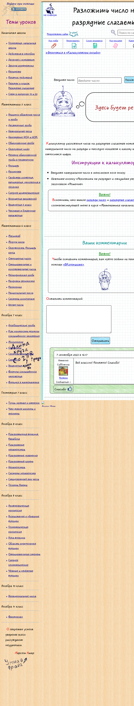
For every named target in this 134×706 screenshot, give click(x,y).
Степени (13, 359)
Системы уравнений (21, 353)
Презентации (73, 40)
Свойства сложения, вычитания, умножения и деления (24, 182)
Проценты (14, 171)
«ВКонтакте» (73, 264)
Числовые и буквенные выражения (22, 213)
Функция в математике (23, 382)
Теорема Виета (17, 485)
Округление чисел (18, 148)
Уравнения (15, 365)
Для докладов (115, 40)
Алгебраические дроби (21, 325)
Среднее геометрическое (18, 562)
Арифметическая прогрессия (18, 508)
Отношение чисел (19, 258)
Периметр (14, 71)
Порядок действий (20, 77)
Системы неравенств (22, 473)
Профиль (63, 378)
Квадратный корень (20, 461)
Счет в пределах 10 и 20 (23, 93)
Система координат (21, 298)
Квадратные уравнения (23, 455)
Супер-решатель (94, 40)
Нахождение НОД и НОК (23, 137)
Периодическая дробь (21, 275)
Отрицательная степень (24, 554)
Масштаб (14, 235)
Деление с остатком (21, 59)
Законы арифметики (21, 65)
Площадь (13, 165)
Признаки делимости (21, 280)
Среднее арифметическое (23, 192)
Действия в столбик (21, 53)
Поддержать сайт (57, 34)
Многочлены (15, 341)
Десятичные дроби (20, 125)
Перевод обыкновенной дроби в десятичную (22, 157)
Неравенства (16, 467)
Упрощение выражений (22, 198)
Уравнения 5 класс (20, 204)
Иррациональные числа (22, 596)
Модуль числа (16, 241)
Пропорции (15, 286)
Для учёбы (53, 40)
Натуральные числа (20, 131)
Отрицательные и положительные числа (22, 266)
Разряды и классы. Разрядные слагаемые (21, 85)
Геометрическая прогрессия (18, 529)
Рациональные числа (20, 292)
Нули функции (16, 537)
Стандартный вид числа (23, 479)
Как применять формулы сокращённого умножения (24, 333)
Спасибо (60, 389)
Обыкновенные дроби (21, 143)
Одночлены (14, 347)
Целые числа (16, 304)
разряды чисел (96, 199)
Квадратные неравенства (16, 447)
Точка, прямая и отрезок (24, 402)
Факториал (15, 616)
